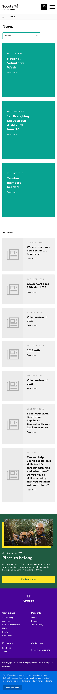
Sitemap (34, 617)
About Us (6, 621)
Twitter (5, 651)
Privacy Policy (37, 624)
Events (5, 632)
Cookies (34, 621)
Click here (46, 650)
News (4, 628)
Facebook (6, 648)
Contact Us (7, 635)
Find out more (28, 579)
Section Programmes (11, 624)
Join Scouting (7, 617)
